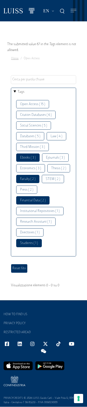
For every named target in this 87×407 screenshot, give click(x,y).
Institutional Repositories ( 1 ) (40, 211)
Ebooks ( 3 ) (28, 158)
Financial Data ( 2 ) (33, 200)
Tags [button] (21, 92)
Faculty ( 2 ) (28, 179)
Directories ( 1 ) (30, 232)
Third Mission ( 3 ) (32, 147)
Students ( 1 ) (29, 243)
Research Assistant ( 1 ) (36, 222)
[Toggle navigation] (73, 11)
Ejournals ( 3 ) (55, 158)
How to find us (15, 314)
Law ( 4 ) (56, 136)
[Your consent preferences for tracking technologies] (78, 398)
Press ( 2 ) (26, 190)
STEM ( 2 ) (53, 179)
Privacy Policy (15, 323)
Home (15, 58)
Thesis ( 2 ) (58, 168)
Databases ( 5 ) (30, 136)
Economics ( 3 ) (30, 168)
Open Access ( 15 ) (32, 104)
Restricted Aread (17, 332)
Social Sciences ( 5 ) (33, 125)
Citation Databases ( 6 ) (36, 115)
